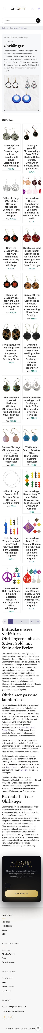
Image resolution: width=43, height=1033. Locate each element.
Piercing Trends (8, 954)
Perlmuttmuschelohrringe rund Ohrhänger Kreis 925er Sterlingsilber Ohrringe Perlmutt (32, 406)
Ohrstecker (10, 767)
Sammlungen (14, 28)
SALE (4, 930)
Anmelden (20, 894)
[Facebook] (4, 1017)
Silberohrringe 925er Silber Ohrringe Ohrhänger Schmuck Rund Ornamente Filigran (11, 207)
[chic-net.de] (18, 8)
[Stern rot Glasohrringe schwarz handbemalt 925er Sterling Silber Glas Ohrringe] (11, 235)
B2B (4, 934)
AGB (4, 982)
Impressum (6, 991)
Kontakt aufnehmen (16, 1011)
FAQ (4, 958)
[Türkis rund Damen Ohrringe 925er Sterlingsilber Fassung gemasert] (32, 434)
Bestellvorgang (8, 962)
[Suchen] (38, 20)
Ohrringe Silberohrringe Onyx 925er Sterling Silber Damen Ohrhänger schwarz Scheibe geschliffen (32, 356)
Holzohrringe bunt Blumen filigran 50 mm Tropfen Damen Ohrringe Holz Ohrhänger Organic (31, 597)
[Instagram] (10, 1017)
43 (32, 622)
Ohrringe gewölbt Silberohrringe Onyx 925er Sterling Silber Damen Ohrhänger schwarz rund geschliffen (32, 157)
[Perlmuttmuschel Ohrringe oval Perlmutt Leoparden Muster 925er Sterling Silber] (11, 332)
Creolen (24, 770)
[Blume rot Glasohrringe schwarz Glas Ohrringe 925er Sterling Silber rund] (11, 282)
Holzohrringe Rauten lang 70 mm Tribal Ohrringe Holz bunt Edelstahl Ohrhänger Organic (31, 500)
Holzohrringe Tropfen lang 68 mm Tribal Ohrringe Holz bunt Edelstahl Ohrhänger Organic (11, 547)
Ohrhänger (23, 28)
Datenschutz (7, 978)
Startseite (5, 28)
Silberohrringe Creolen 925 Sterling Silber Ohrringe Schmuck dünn (11, 497)
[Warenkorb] (38, 9)
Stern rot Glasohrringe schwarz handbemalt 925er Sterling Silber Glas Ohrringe (11, 257)
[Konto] (32, 9)
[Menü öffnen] (4, 9)
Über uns (6, 950)
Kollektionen (7, 926)
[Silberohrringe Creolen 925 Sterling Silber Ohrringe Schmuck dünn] (11, 478)
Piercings (6, 922)
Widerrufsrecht (8, 987)
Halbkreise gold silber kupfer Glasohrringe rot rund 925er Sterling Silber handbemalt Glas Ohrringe (32, 257)
